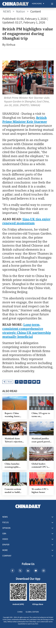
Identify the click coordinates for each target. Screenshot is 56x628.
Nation (20, 11)
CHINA (20, 612)
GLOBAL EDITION (32, 612)
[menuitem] (37, 4)
